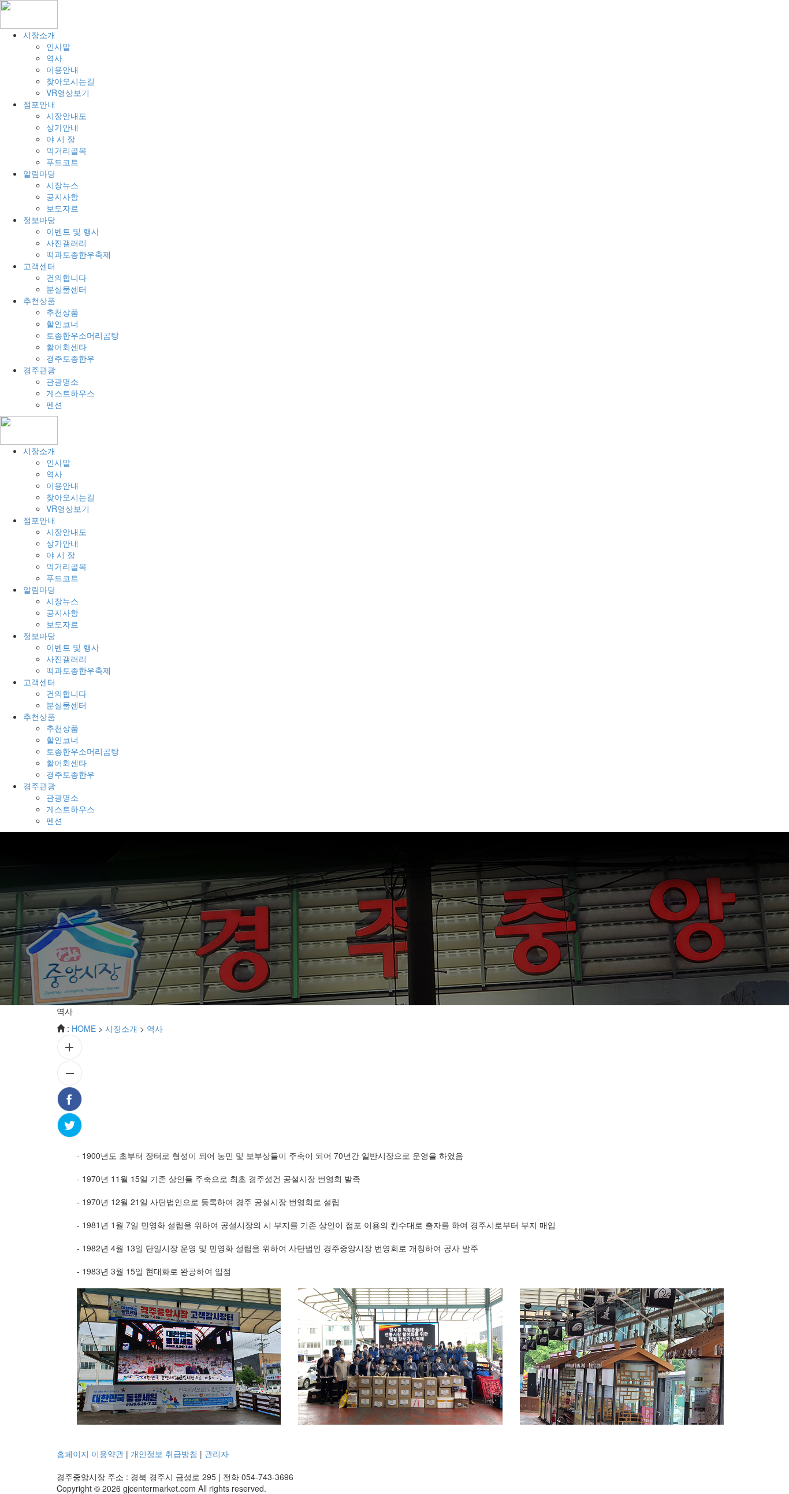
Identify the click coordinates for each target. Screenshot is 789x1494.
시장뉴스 (62, 185)
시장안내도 (66, 115)
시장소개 (121, 1028)
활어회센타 (66, 346)
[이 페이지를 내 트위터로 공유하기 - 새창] (394, 1125)
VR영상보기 (68, 92)
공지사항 (62, 196)
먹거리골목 (66, 150)
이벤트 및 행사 (72, 231)
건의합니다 (66, 277)
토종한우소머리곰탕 (82, 335)
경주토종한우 (70, 358)
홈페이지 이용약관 (90, 1453)
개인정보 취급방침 (164, 1453)
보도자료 (62, 208)
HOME (84, 1028)
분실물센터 (66, 289)
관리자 (216, 1453)
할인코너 (62, 323)
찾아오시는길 (70, 81)
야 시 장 (60, 138)
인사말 (58, 46)
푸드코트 (62, 162)
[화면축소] (394, 1073)
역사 (54, 58)
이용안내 (62, 69)
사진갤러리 (66, 242)
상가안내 (62, 127)
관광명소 (62, 381)
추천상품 (62, 312)
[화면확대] (394, 1047)
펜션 (54, 404)
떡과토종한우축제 (78, 254)
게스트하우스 (70, 393)
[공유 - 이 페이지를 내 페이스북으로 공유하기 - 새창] (394, 1099)
